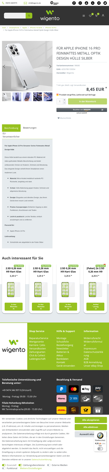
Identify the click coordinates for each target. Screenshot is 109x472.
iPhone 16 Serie (36, 27)
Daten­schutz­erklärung (41, 459)
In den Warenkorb (87, 101)
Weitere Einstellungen (31, 468)
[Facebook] (74, 3)
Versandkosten (37, 348)
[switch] (100, 448)
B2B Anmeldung (93, 362)
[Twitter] (105, 3)
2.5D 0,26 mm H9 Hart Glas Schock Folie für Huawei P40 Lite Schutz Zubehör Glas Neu (14, 270)
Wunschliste (65, 118)
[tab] (11, 128)
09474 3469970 (11, 3)
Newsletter (62, 348)
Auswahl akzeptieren (91, 434)
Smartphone (14, 27)
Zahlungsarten (37, 352)
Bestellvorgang (64, 345)
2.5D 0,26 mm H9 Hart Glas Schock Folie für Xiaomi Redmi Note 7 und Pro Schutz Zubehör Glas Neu (41, 270)
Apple (24, 27)
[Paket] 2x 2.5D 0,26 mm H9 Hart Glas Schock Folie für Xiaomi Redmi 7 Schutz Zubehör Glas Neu (95, 270)
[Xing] (99, 3)
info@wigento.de (34, 3)
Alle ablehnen (90, 427)
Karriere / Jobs (37, 345)
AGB (86, 358)
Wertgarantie (36, 341)
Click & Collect (37, 355)
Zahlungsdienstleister (34, 465)
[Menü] (104, 432)
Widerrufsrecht (92, 338)
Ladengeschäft (37, 358)
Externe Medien (60, 465)
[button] (81, 111)
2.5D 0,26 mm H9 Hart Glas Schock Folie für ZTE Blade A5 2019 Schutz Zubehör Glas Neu (68, 270)
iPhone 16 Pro (50, 27)
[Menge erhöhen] (64, 100)
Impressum (90, 348)
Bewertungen (30, 127)
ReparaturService (38, 338)
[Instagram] (80, 3)
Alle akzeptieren (90, 420)
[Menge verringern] (64, 103)
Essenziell (11, 465)
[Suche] (29, 16)
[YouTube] (86, 3)
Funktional (12, 468)
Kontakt (60, 362)
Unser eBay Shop (93, 365)
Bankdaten (62, 358)
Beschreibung (11, 128)
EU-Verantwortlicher (11, 135)
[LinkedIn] (93, 3)
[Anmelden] (103, 16)
